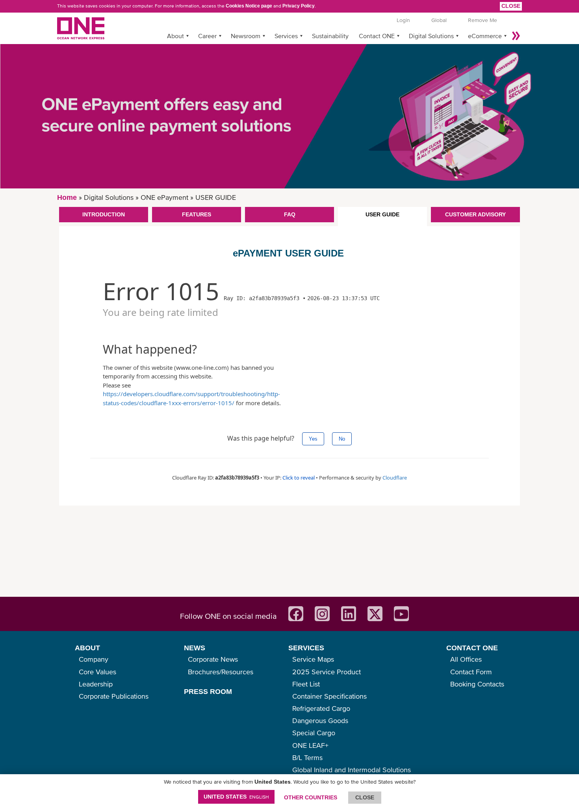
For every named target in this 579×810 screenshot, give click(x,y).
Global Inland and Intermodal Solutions (351, 770)
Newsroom (245, 35)
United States (236, 796)
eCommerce (485, 35)
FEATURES (196, 214)
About (175, 35)
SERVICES (306, 648)
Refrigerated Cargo (321, 708)
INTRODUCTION (103, 214)
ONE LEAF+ (310, 745)
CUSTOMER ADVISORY (475, 214)
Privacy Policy (298, 6)
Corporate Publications (113, 696)
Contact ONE (377, 35)
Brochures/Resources (220, 672)
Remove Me (482, 20)
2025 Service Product (326, 672)
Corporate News (213, 659)
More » (516, 36)
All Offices (466, 659)
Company (93, 659)
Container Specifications (329, 696)
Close (510, 6)
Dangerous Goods (320, 720)
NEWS (194, 648)
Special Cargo (313, 733)
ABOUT (87, 648)
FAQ (289, 214)
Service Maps (313, 659)
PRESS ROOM (208, 692)
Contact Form (471, 672)
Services (286, 35)
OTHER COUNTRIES (310, 797)
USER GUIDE (382, 214)
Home (67, 197)
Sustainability (330, 35)
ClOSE (364, 797)
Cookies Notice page (249, 6)
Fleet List (306, 684)
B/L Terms (307, 757)
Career (207, 35)
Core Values (97, 672)
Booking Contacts (477, 684)
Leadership (96, 684)
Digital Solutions (431, 35)
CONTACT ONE (472, 648)
